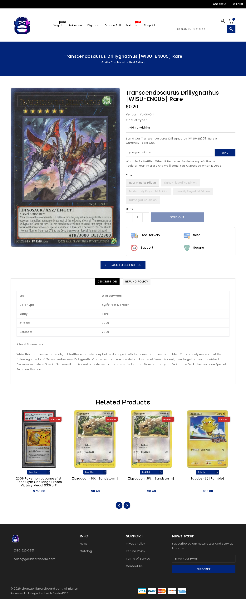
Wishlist (238, 4)
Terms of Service (138, 558)
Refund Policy (135, 551)
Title (129, 175)
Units (129, 209)
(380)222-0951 (24, 550)
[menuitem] (58, 25)
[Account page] (223, 21)
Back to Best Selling (126, 265)
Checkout (219, 4)
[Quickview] (17, 492)
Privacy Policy (135, 543)
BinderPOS (60, 593)
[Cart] (231, 21)
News (83, 543)
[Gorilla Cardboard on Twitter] (13, 4)
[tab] (107, 281)
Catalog (86, 551)
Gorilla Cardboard (113, 62)
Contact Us (134, 566)
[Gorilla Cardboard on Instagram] (21, 4)
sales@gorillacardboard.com (34, 559)
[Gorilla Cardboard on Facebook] (6, 4)
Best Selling (137, 62)
